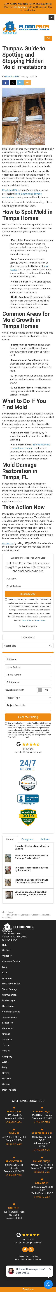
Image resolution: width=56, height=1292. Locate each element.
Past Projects (9, 1090)
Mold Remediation (11, 983)
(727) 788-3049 (42, 1150)
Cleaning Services (11, 1011)
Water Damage (9, 989)
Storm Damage (10, 995)
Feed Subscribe (29, 626)
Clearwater (7, 1028)
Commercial (8, 1006)
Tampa (5, 1045)
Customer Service (11, 961)
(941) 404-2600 (14, 1175)
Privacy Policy (40, 620)
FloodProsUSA (12, 76)
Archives (45, 839)
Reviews (6, 1078)
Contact (6, 950)
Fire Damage (8, 1000)
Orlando (6, 1034)
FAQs (4, 972)
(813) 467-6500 (14, 1144)
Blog (4, 967)
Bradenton (7, 1022)
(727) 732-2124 (42, 1122)
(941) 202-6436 (14, 1122)
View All (6, 1051)
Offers (5, 1073)
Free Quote (28, 1289)
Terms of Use (26, 620)
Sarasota (7, 1039)
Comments (27, 637)
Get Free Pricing (28, 717)
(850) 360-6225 (42, 1172)
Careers (6, 1084)
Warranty (7, 956)
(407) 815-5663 (42, 1197)
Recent (10, 839)
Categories (27, 839)
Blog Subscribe (28, 594)
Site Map (34, 1256)
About (5, 1062)
